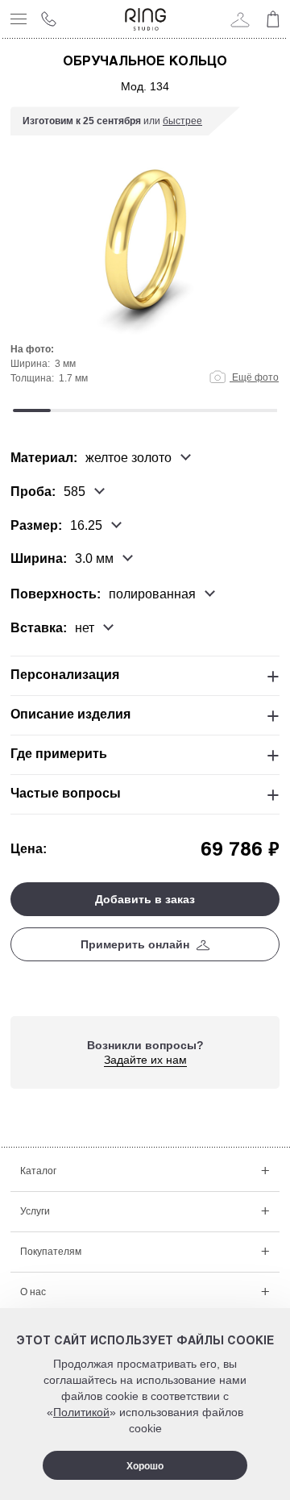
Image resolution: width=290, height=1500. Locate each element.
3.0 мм (94, 558)
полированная (152, 594)
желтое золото (128, 458)
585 (74, 491)
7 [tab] (258, 410)
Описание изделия (70, 714)
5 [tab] (182, 410)
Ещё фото (254, 377)
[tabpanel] (145, 253)
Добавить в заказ (145, 899)
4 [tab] (145, 410)
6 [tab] (220, 410)
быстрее (182, 121)
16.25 (86, 525)
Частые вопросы (65, 793)
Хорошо (145, 1466)
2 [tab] (70, 410)
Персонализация (64, 674)
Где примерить (58, 753)
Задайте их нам (145, 1059)
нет (84, 628)
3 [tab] (107, 410)
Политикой (81, 1412)
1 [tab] (32, 410)
